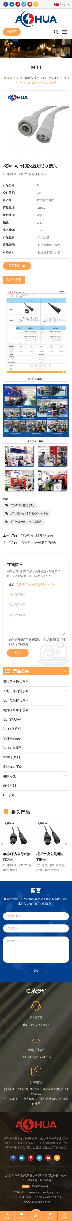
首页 (10, 77)
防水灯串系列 (12, 748)
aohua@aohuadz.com (40, 1057)
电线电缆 (9, 776)
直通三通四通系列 (16, 691)
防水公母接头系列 (16, 700)
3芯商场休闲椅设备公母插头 (38, 542)
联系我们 (14, 265)
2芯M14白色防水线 (22, 505)
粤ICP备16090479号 (39, 1180)
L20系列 (9, 795)
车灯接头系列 (12, 738)
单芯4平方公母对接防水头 (16, 856)
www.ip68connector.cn (37, 1201)
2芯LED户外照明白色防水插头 (29, 513)
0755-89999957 (40, 1024)
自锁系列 (9, 785)
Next (66, 843)
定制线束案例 (12, 766)
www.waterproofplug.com (44, 1192)
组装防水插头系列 (16, 681)
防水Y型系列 (12, 719)
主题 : (32, 584)
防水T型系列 (12, 729)
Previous (2, 843)
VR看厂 (12, 31)
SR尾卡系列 (11, 757)
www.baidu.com (21, 1196)
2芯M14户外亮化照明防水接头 (36, 584)
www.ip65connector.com (48, 1196)
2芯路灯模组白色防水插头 (26, 521)
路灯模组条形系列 (16, 710)
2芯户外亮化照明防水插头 (37, 535)
